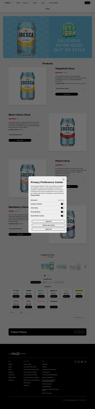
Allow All (48, 221)
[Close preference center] (63, 179)
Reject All (48, 229)
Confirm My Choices (48, 225)
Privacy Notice (35, 195)
